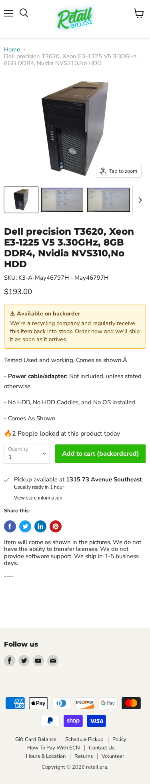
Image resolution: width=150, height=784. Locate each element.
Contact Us (101, 747)
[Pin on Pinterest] (56, 526)
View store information (38, 498)
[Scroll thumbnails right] (138, 200)
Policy (119, 739)
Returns (83, 756)
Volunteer (113, 756)
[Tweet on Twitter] (25, 526)
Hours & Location (46, 756)
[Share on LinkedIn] (40, 526)
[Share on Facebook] (10, 526)
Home (12, 49)
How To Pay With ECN (53, 747)
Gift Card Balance (35, 739)
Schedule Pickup (84, 739)
